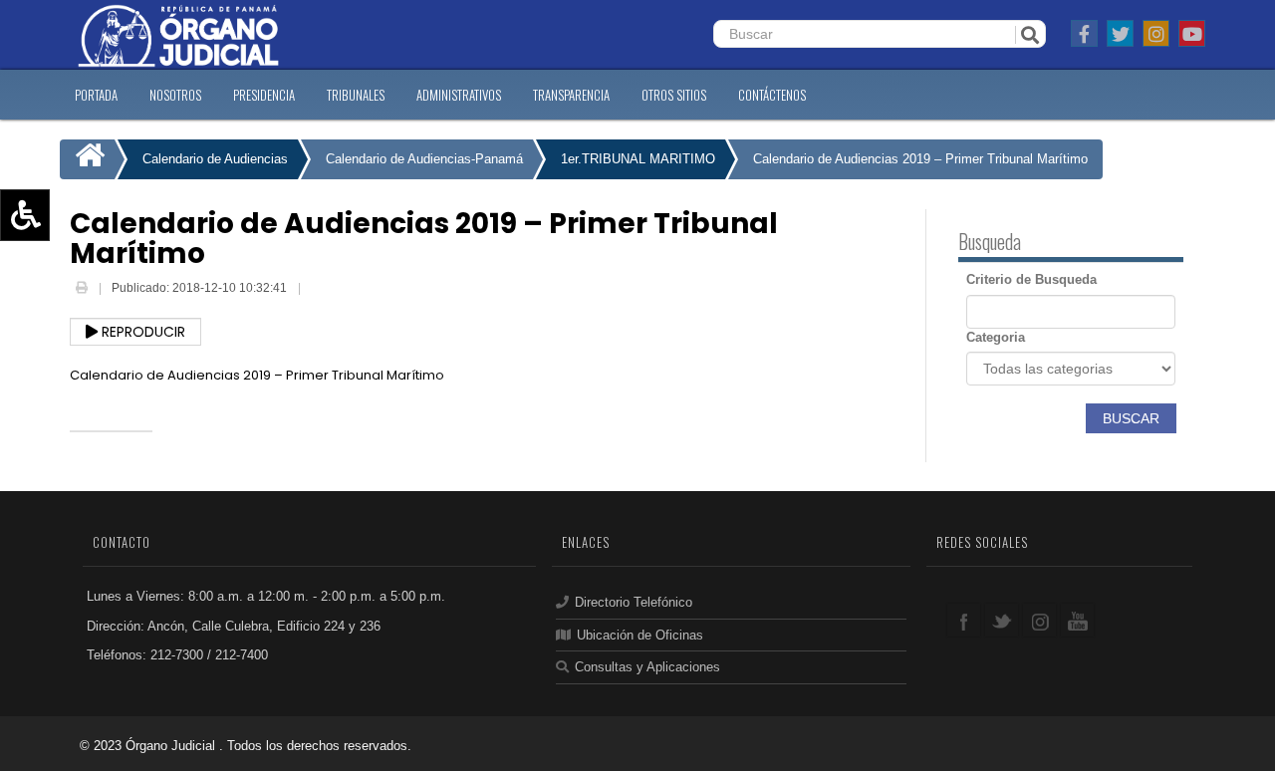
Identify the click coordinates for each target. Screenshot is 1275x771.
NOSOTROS (175, 95)
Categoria (995, 337)
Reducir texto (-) (72, 273)
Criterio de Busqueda (1031, 279)
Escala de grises (73, 360)
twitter (1001, 620)
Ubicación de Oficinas (640, 635)
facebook (963, 620)
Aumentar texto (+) (80, 244)
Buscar (1131, 418)
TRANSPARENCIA (571, 95)
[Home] (87, 159)
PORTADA (96, 95)
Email (319, 290)
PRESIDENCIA (264, 95)
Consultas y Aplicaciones (647, 666)
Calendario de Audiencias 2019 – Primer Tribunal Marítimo (920, 158)
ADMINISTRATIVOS (458, 95)
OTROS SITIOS (673, 95)
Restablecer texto (76, 302)
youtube (1077, 620)
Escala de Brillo (69, 331)
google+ (1039, 620)
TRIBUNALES (355, 95)
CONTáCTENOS (772, 95)
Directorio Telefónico (633, 602)
